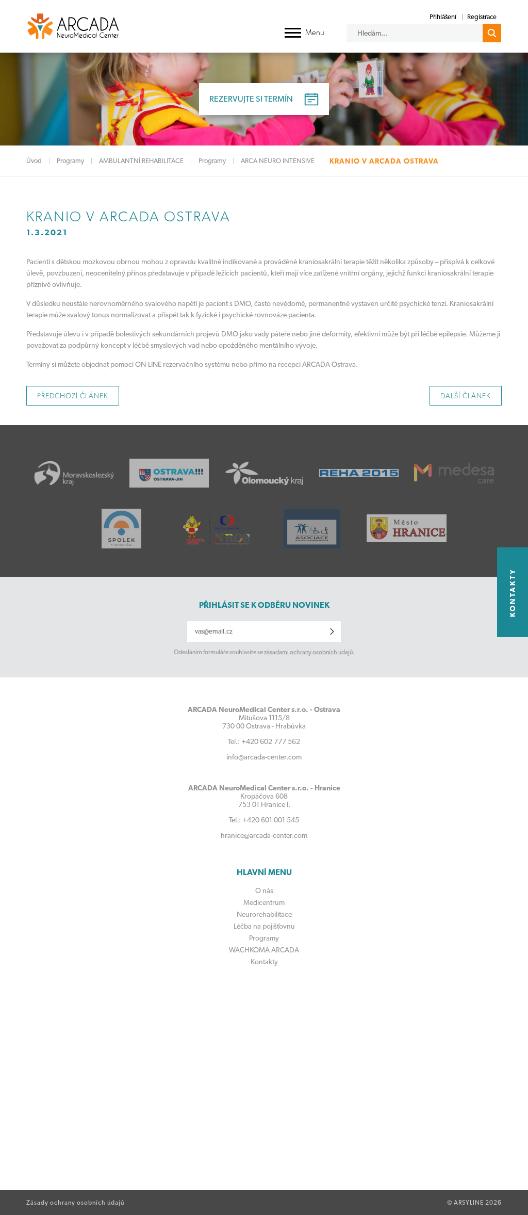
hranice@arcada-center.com (264, 835)
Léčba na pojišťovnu (264, 926)
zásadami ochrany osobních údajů (308, 652)
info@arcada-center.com (264, 757)
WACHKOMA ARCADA (264, 950)
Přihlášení (443, 17)
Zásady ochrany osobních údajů (75, 1202)
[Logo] (73, 26)
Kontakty (264, 962)
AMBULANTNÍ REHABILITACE (141, 161)
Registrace (482, 17)
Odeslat (332, 631)
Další (465, 396)
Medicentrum (264, 902)
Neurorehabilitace (264, 914)
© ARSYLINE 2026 (474, 1202)
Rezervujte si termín (251, 99)
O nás (264, 890)
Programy (70, 161)
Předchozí (72, 396)
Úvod (34, 161)
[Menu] (293, 32)
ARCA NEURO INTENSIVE (278, 161)
